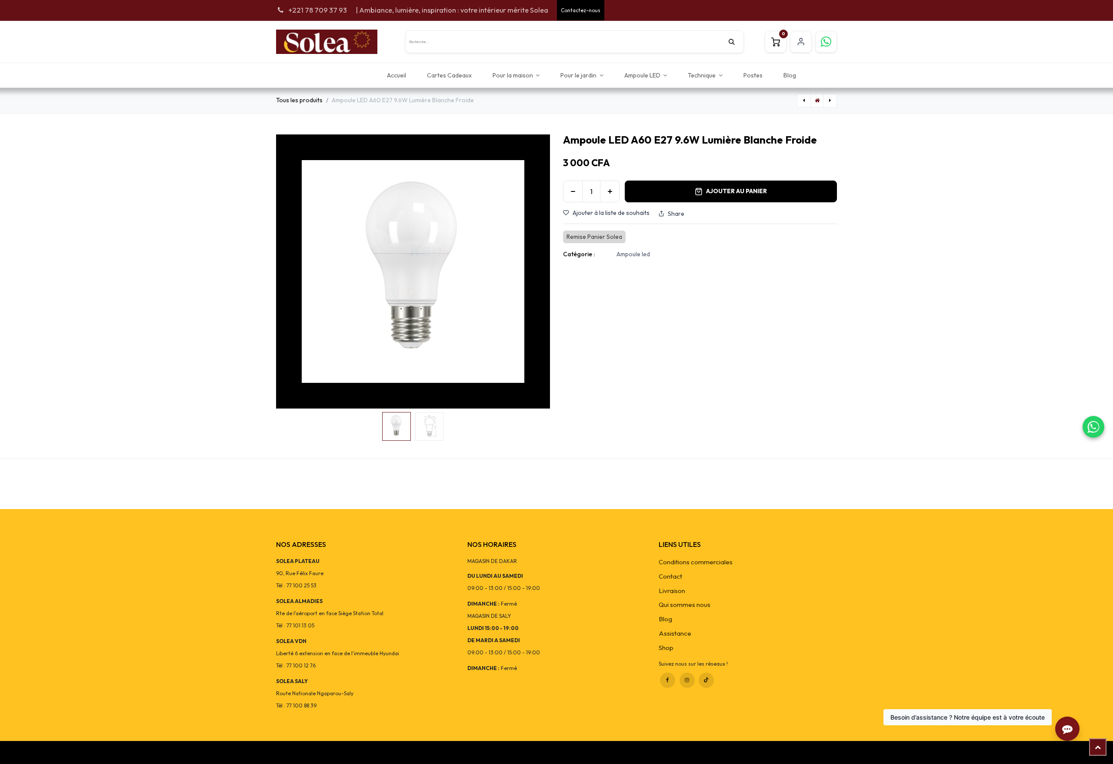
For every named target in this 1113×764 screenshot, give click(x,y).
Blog (665, 619)
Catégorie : (579, 254)
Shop (666, 647)
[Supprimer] (572, 191)
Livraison (672, 590)
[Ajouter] (609, 191)
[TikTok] (706, 680)
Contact (670, 576)
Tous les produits (299, 100)
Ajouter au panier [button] (736, 191)
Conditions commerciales (696, 562)
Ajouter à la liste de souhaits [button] (611, 213)
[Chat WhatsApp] (1093, 427)
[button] (289, 271)
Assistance (675, 633)
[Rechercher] (736, 42)
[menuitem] (397, 75)
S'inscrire (801, 42)
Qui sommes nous (684, 604)
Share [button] (676, 214)
